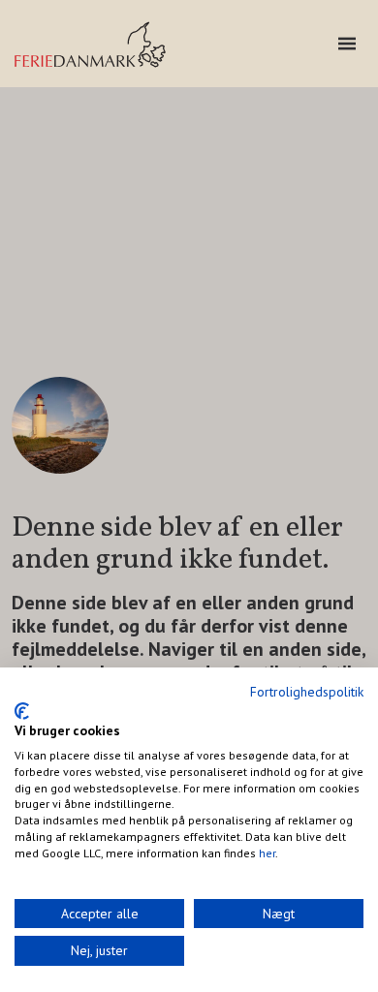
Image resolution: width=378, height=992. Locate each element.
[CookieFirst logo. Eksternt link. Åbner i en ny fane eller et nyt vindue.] (22, 711)
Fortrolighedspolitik (306, 691)
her (267, 853)
